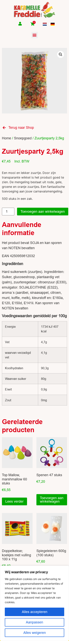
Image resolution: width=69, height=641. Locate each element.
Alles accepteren (34, 612)
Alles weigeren (34, 633)
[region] (34, 603)
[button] (34, 35)
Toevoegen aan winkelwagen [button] (51, 499)
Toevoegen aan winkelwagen (43, 211)
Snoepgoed (23, 138)
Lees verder (14, 501)
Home (6, 138)
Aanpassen (34, 622)
